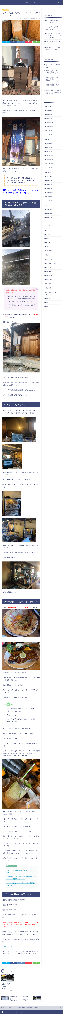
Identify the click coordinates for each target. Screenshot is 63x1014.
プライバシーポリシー (9, 1012)
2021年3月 (49, 172)
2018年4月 (49, 213)
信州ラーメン (50, 271)
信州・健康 (49, 279)
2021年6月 (49, 168)
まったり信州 (50, 230)
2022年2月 (49, 147)
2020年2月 (49, 184)
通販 (47, 306)
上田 (47, 246)
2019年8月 (49, 201)
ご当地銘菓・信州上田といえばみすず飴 (53, 28)
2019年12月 (49, 192)
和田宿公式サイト (7, 946)
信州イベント (50, 259)
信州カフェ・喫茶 (51, 263)
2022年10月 (49, 126)
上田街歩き (49, 251)
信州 (47, 255)
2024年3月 (49, 114)
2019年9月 (49, 196)
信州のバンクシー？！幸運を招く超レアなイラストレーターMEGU (53, 35)
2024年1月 (49, 118)
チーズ (48, 238)
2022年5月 (49, 135)
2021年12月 (49, 155)
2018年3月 (49, 217)
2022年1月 (49, 151)
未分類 (48, 302)
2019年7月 (49, 205)
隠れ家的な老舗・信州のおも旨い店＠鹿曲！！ (53, 22)
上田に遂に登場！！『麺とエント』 (53, 42)
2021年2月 (49, 176)
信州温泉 (48, 284)
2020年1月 (49, 188)
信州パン (48, 267)
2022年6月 (49, 131)
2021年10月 (49, 164)
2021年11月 (49, 159)
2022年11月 (49, 122)
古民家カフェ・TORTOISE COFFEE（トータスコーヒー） (53, 49)
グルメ (48, 234)
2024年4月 (49, 110)
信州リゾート (50, 275)
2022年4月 (49, 139)
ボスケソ (48, 242)
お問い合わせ (19, 1012)
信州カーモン (31, 2)
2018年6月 (49, 209)
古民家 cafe (6, 9)
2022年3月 (49, 143)
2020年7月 (49, 180)
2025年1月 (49, 106)
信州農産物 (49, 288)
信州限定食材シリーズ (51, 293)
